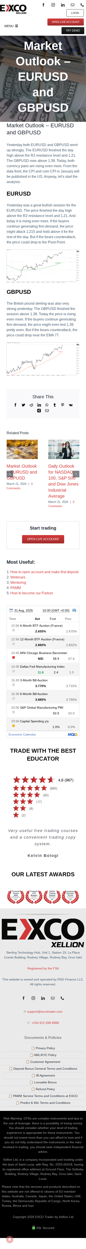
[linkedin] (63, 5)
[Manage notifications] (9, 1239)
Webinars (17, 577)
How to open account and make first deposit (44, 572)
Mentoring (18, 582)
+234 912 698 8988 (45, 1023)
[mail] (72, 5)
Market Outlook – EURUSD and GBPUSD (22, 472)
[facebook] (43, 5)
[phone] (82, 5)
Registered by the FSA (43, 968)
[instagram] (53, 5)
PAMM (15, 588)
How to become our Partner (31, 593)
